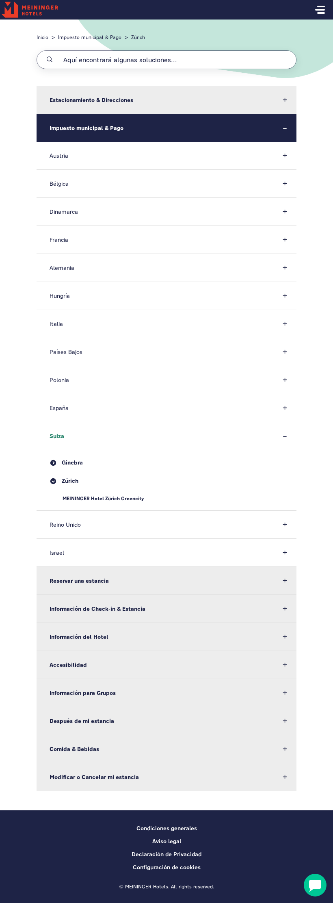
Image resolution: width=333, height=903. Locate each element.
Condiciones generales (166, 828)
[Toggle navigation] (320, 10)
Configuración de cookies (167, 867)
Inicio (42, 37)
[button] (166, 100)
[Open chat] (315, 885)
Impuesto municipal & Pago (89, 37)
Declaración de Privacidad (166, 854)
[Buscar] (49, 60)
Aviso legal (166, 841)
